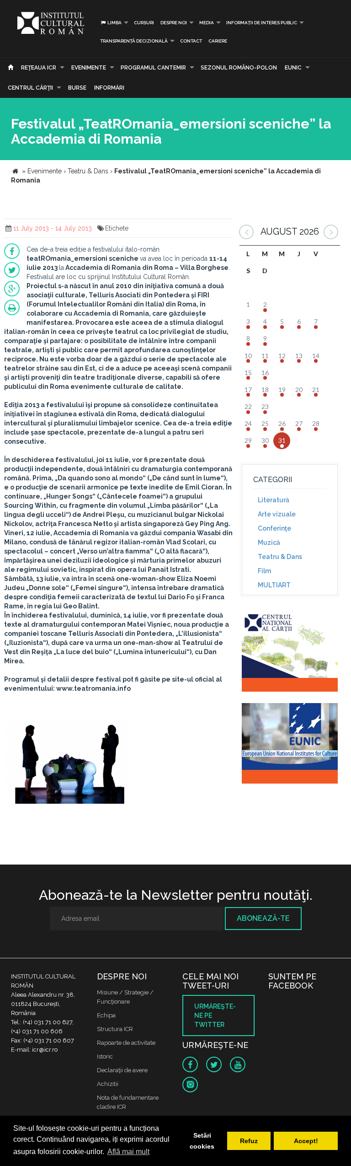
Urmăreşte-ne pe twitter (215, 1015)
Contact (191, 40)
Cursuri (144, 22)
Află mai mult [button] (128, 1151)
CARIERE (217, 40)
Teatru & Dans (280, 556)
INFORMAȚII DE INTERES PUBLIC (261, 22)
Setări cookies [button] (202, 1141)
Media (206, 22)
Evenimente (88, 67)
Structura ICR (115, 1029)
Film (264, 571)
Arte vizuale (277, 514)
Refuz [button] (249, 1141)
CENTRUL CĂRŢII (30, 88)
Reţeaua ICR (38, 67)
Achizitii (107, 1083)
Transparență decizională (134, 40)
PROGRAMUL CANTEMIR (153, 67)
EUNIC (293, 67)
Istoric (105, 1056)
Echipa (106, 1015)
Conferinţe (274, 528)
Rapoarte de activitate (126, 1042)
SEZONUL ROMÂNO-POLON (239, 67)
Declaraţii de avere (122, 1070)
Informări (109, 88)
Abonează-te (263, 918)
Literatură (273, 500)
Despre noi (173, 22)
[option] (67, 763)
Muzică (269, 542)
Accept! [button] (306, 1141)
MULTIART (274, 585)
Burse (77, 88)
